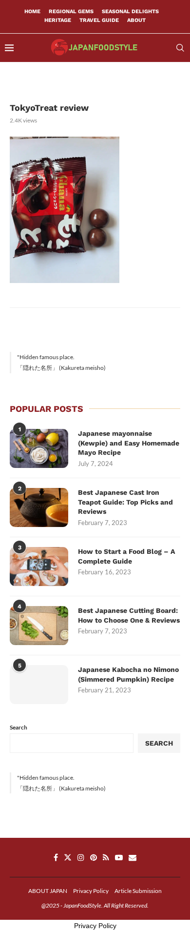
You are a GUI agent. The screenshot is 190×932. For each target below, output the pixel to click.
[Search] (180, 48)
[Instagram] (80, 857)
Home (32, 11)
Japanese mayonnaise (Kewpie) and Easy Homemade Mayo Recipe (128, 442)
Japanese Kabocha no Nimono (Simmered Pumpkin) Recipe (128, 674)
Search (18, 727)
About (136, 20)
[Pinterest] (93, 857)
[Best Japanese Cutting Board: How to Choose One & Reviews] (39, 625)
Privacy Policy (91, 890)
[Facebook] (56, 857)
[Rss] (106, 857)
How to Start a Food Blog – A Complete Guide (126, 556)
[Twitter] (68, 857)
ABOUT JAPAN (47, 890)
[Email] (132, 857)
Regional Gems (71, 11)
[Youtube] (119, 857)
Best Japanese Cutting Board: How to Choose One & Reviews (129, 615)
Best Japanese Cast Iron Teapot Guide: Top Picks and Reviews (125, 501)
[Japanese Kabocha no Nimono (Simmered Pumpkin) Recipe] (39, 684)
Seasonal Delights (130, 11)
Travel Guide (99, 20)
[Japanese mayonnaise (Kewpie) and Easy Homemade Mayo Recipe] (39, 448)
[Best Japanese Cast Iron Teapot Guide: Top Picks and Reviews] (39, 507)
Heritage (57, 20)
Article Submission (138, 890)
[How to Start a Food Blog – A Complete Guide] (39, 566)
